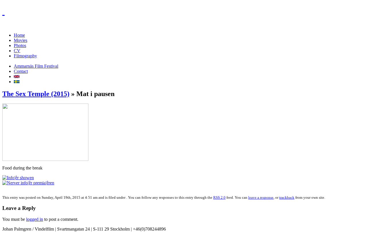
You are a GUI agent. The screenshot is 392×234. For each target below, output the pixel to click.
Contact (21, 71)
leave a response (260, 197)
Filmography (25, 55)
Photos (20, 45)
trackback (286, 197)
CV (17, 50)
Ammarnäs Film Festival (36, 66)
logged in (34, 219)
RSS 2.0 (219, 197)
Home (19, 35)
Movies (20, 40)
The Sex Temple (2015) (35, 94)
